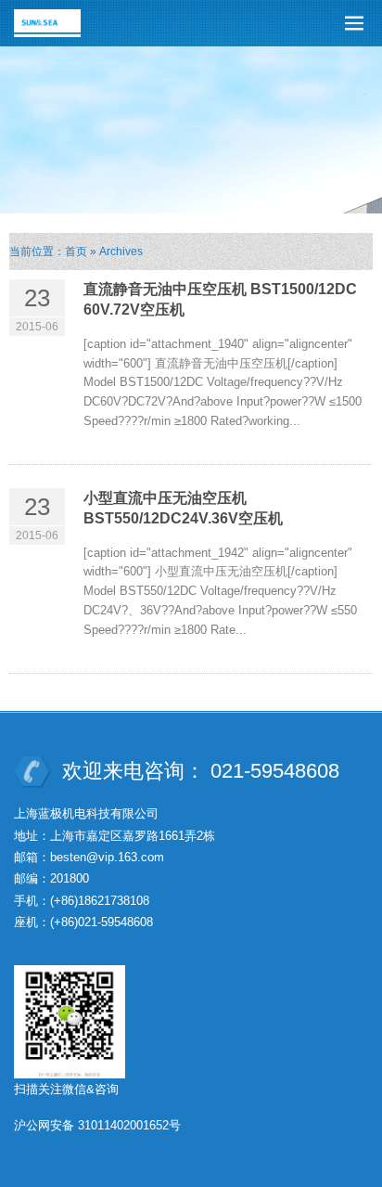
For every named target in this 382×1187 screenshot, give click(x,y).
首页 (76, 251)
